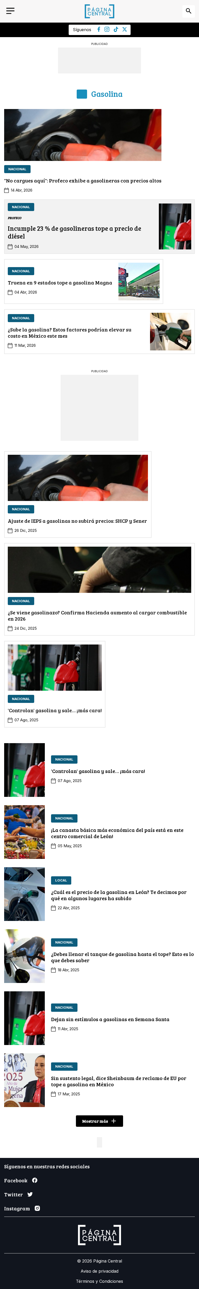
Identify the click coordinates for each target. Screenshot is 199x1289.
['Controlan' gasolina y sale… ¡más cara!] (55, 667)
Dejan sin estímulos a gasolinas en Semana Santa (110, 1019)
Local (61, 880)
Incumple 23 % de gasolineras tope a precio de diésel (74, 232)
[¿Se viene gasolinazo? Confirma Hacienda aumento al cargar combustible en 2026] (99, 570)
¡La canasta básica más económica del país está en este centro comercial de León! (117, 833)
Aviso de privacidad (99, 1271)
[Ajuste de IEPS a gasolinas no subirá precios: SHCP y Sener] (78, 478)
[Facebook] (98, 30)
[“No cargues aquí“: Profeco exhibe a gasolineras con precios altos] (82, 135)
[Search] (188, 11)
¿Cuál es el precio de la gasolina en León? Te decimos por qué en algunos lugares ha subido (119, 895)
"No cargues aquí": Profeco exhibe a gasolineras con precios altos (82, 180)
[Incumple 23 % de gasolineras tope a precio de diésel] (175, 226)
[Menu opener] (10, 11)
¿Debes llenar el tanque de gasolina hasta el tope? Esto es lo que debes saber (122, 957)
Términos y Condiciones (99, 1281)
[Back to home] (99, 11)
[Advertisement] (99, 407)
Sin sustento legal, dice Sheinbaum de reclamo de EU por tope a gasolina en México (118, 1081)
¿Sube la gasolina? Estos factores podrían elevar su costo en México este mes (69, 332)
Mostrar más (95, 1121)
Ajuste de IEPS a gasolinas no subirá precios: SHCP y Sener (78, 520)
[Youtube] (107, 30)
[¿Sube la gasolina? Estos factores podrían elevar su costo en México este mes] (170, 331)
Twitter (13, 1194)
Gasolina (107, 94)
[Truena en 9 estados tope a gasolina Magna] (139, 281)
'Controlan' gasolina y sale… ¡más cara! (55, 710)
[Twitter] (124, 30)
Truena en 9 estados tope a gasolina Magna (60, 282)
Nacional (17, 169)
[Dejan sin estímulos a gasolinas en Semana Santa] (24, 1018)
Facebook (15, 1180)
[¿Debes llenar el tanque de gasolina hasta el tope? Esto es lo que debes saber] (24, 956)
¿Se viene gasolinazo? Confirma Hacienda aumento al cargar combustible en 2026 (97, 615)
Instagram (17, 1208)
